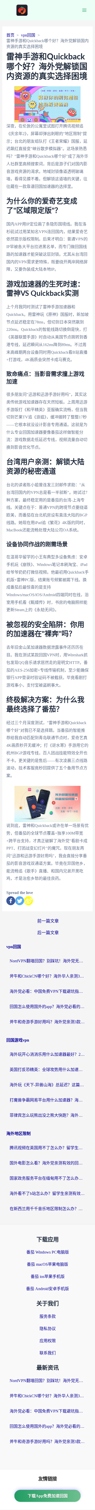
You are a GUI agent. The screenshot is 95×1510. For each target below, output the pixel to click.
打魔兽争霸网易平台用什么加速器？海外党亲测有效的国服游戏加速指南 (48, 1100)
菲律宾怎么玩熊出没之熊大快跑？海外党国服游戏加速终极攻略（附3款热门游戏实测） (48, 1115)
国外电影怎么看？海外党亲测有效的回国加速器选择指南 (48, 1163)
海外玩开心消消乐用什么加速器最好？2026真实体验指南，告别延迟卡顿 (48, 1054)
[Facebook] (10, 900)
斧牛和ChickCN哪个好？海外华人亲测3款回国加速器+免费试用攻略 (48, 976)
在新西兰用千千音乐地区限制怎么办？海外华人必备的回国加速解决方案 (48, 1209)
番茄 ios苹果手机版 (48, 1276)
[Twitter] (19, 900)
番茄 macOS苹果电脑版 (47, 1264)
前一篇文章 (48, 921)
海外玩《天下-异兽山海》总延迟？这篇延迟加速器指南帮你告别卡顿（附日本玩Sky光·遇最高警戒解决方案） (48, 1085)
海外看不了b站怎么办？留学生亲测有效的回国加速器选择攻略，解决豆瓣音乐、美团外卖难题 (48, 1193)
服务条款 (48, 1316)
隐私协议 (48, 1328)
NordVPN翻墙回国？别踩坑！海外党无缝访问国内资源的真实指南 (48, 961)
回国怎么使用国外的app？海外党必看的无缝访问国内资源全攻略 (48, 1006)
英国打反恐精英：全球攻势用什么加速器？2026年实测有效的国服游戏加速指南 (48, 1069)
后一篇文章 (48, 933)
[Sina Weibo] (28, 900)
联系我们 (48, 1353)
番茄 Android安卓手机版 (47, 1289)
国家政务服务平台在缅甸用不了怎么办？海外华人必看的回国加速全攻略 (48, 1178)
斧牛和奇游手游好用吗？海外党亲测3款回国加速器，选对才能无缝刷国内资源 (48, 1022)
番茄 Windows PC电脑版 (47, 1252)
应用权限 (48, 1341)
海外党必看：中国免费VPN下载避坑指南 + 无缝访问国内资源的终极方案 (48, 991)
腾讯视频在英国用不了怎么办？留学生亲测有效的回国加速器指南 (48, 1148)
